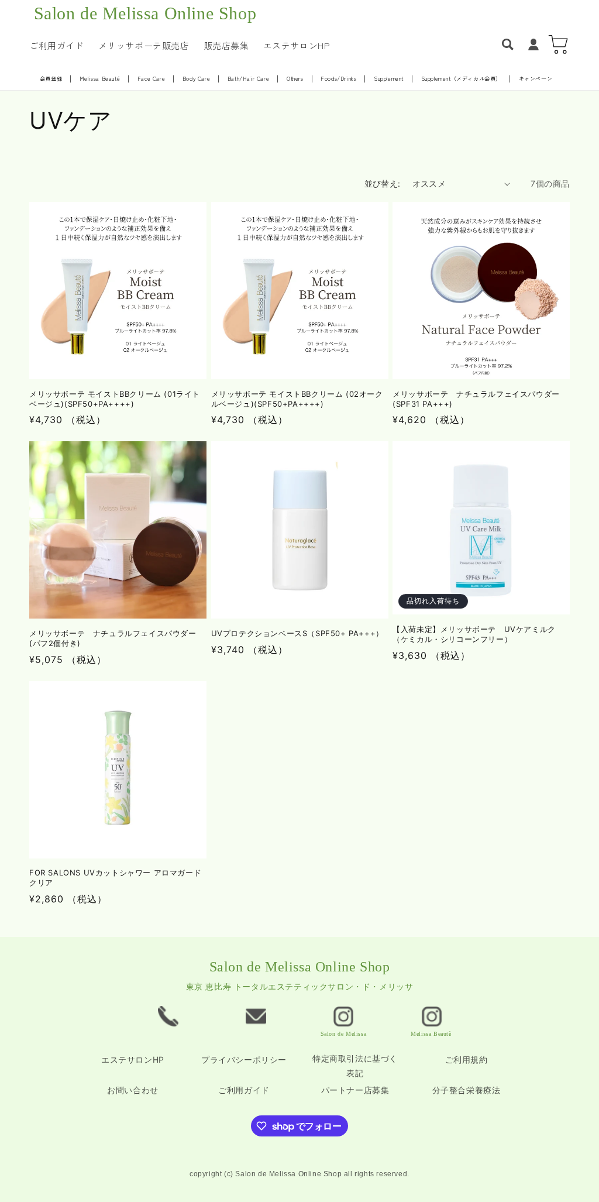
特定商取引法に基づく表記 (355, 1065)
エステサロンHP (132, 1059)
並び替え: (382, 183)
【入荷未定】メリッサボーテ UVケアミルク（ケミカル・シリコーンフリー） (474, 634)
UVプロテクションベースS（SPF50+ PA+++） (297, 633)
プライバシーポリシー (244, 1059)
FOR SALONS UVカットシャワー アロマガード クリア (115, 877)
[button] (508, 44)
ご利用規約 (466, 1059)
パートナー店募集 (355, 1090)
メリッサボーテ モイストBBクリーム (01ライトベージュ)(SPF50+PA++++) (114, 398)
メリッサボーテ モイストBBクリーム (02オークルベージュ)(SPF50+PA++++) (297, 398)
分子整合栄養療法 (466, 1090)
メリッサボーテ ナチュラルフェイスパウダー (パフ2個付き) (113, 638)
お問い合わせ (133, 1090)
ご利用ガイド (244, 1090)
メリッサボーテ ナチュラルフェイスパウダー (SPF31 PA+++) (476, 398)
